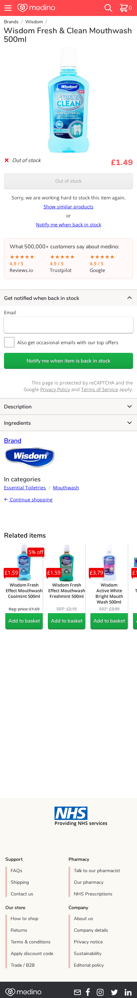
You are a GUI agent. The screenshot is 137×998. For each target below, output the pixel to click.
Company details (91, 930)
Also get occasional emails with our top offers (67, 342)
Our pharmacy (88, 882)
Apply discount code (32, 953)
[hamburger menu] (8, 8)
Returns (19, 930)
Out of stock (68, 181)
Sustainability (87, 953)
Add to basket (24, 621)
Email (10, 312)
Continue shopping (31, 499)
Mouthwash (66, 487)
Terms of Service (99, 389)
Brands (11, 22)
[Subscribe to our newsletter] (75, 992)
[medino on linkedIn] (126, 992)
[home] (48, 8)
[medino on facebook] (85, 992)
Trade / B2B (23, 965)
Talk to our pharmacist (97, 871)
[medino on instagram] (98, 992)
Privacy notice (88, 942)
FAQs (16, 871)
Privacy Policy (55, 389)
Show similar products (68, 206)
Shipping (20, 882)
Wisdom (34, 22)
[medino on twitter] (112, 992)
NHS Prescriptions (93, 894)
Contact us (22, 894)
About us (83, 918)
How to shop (24, 918)
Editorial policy (89, 965)
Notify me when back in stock (68, 224)
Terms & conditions (31, 942)
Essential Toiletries (25, 487)
